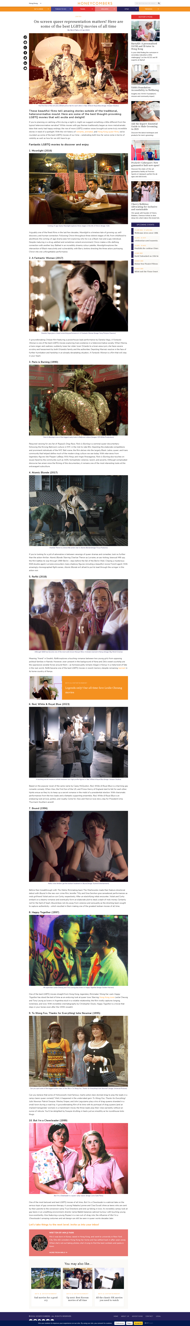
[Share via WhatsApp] (25, 47)
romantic (80, 131)
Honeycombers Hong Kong (95, 3)
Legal (158, 1316)
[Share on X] (25, 58)
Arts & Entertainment (76, 683)
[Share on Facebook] (25, 52)
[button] (48, 9)
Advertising (137, 1316)
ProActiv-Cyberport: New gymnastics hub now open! (145, 164)
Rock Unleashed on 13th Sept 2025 (150, 256)
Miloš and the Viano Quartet (147, 271)
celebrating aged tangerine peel (149, 240)
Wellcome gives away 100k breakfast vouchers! (155, 233)
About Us (125, 1316)
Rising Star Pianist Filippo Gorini (149, 264)
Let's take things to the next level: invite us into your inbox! (64, 1224)
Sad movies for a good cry (46, 1299)
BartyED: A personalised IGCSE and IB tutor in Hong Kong (144, 46)
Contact (149, 1316)
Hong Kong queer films (108, 131)
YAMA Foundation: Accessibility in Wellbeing (145, 89)
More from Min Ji (57, 1252)
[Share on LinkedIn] (25, 63)
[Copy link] (25, 37)
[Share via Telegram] (25, 42)
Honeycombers (43, 1316)
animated (89, 131)
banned (122, 668)
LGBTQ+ (78, 17)
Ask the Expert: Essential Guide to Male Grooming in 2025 (144, 126)
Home (116, 1316)
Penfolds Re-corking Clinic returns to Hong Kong (156, 248)
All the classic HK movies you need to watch (109, 1299)
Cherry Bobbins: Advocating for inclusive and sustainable (144, 207)
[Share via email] (25, 68)
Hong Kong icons (106, 997)
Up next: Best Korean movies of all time (78, 1299)
